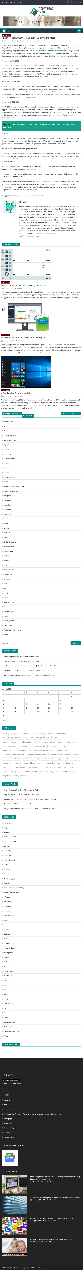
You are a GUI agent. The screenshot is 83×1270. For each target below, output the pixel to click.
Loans (6, 523)
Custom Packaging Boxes (67, 742)
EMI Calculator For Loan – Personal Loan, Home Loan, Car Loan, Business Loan (32, 1114)
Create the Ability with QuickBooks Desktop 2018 (24, 338)
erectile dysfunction (37, 746)
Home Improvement (11, 491)
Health (6, 482)
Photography (9, 551)
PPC (5, 565)
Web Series (8, 625)
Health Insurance (30, 759)
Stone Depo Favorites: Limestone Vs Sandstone (72, 413)
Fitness (6, 472)
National (7, 533)
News (6, 537)
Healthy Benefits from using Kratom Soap (13, 413)
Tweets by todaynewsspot (12, 1084)
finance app (7, 759)
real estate (50, 767)
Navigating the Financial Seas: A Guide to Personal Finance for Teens (29, 675)
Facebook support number (60, 755)
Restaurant (8, 579)
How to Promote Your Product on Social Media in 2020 (51, 1218)
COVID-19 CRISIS (10, 435)
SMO (5, 588)
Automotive (8, 422)
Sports (6, 593)
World (6, 635)
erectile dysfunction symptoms (15, 750)
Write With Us (9, 1137)
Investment (7, 763)
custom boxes (49, 742)
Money (6, 528)
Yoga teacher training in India (61, 772)
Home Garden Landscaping (14, 486)
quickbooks (20, 767)
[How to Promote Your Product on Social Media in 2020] (14, 1226)
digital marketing (9, 746)
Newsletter (8, 1123)
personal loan (8, 767)
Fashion (7, 463)
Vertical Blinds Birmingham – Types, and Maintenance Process (55, 1197)
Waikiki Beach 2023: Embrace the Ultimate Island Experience (26, 670)
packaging (67, 763)
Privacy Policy (9, 1128)
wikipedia (43, 772)
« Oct (4, 721)
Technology (6, 35)
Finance (7, 468)
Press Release (9, 570)
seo (59, 767)
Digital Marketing (10, 440)
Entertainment (9, 459)
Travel (6, 616)
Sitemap (7, 1132)
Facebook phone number (36, 755)
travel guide (14, 772)
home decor (44, 759)
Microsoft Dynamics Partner (35, 196)
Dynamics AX (27, 153)
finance (76, 755)
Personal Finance (10, 547)
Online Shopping (10, 542)
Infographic (8, 496)
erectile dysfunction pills (58, 746)
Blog (5, 426)
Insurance (7, 500)
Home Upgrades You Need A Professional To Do (21, 657)
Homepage (8, 1119)
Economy (7, 449)
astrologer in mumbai (28, 733)
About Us (7, 1100)
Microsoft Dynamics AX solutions (51, 51)
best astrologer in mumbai (13, 738)
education (23, 746)
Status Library (9, 602)
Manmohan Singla (53, 763)
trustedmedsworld (30, 772)
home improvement (60, 759)
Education (7, 454)
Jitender (22, 41)
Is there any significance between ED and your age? (51, 1239)
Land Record (8, 514)
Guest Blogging (9, 477)
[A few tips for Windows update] (41, 372)
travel (5, 772)
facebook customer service (13, 755)
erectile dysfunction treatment (42, 750)
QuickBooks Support (35, 767)
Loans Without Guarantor (33, 763)
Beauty (42, 733)
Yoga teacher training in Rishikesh (15, 776)
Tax (5, 607)
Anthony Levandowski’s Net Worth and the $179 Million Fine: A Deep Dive (30, 666)
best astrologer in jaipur (57, 733)
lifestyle (18, 763)
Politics (6, 556)
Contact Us (8, 1109)
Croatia (38, 742)
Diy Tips (7, 445)
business (57, 738)
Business (7, 431)
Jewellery (7, 510)
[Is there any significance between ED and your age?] (14, 1247)
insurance (75, 759)
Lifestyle (7, 519)
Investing (7, 505)
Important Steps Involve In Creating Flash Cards (24, 285)
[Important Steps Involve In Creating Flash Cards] (41, 264)
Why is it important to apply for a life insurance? (22, 661)
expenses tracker (63, 750)
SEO (5, 584)
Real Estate (8, 574)
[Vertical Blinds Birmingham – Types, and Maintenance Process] (14, 1205)
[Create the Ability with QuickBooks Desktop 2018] (41, 316)
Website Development (12, 630)
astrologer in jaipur (10, 733)
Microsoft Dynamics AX (17, 196)
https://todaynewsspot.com (29, 236)
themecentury (37, 1268)
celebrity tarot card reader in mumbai (17, 742)
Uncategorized (9, 621)
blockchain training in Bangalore (38, 738)
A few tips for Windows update (16, 393)
